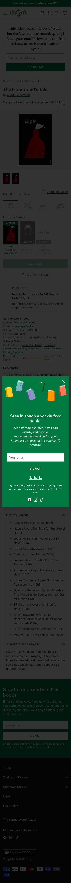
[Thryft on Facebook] (29, 500)
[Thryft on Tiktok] (41, 500)
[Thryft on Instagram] (35, 500)
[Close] (63, 381)
